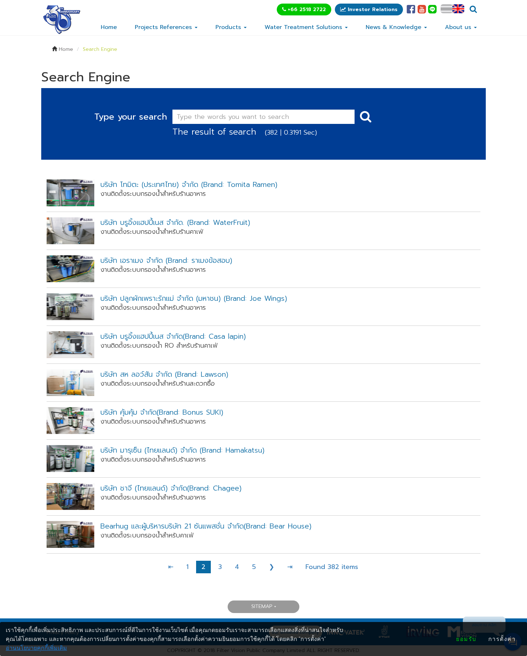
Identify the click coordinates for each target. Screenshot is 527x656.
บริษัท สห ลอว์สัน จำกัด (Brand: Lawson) (164, 374)
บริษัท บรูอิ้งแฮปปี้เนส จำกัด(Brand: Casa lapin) (173, 336)
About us (459, 27)
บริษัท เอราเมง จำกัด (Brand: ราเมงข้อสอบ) (166, 260)
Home (109, 27)
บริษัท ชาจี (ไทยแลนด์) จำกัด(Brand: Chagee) (171, 488)
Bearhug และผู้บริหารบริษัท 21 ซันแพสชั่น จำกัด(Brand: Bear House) (206, 526)
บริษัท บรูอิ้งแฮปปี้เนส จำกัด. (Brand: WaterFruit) (175, 222)
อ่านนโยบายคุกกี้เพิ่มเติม (36, 648)
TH (446, 8)
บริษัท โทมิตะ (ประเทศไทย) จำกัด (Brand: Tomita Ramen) (188, 184)
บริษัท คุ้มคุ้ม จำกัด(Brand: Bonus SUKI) (161, 412)
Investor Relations (372, 9)
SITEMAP (261, 606)
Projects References (164, 27)
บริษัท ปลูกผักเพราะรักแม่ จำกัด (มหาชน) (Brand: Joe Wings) (193, 298)
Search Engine (100, 49)
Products (229, 27)
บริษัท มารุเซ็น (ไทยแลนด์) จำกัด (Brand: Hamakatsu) (182, 450)
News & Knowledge (394, 27)
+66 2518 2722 (306, 9)
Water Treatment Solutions (304, 27)
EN (458, 8)
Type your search (130, 116)
